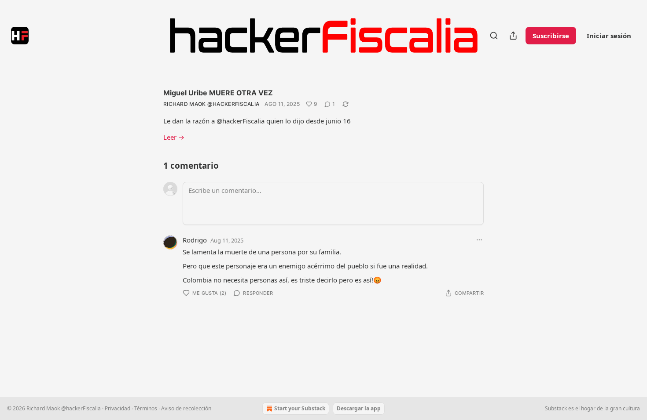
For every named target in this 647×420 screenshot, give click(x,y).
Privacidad (117, 408)
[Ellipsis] (479, 240)
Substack (556, 408)
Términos (145, 408)
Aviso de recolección (186, 408)
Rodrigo (195, 239)
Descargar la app (359, 408)
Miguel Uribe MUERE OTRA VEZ (218, 92)
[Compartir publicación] (513, 35)
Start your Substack (299, 408)
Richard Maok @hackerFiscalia (211, 104)
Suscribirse (551, 35)
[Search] (494, 35)
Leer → (173, 137)
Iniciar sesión (609, 35)
